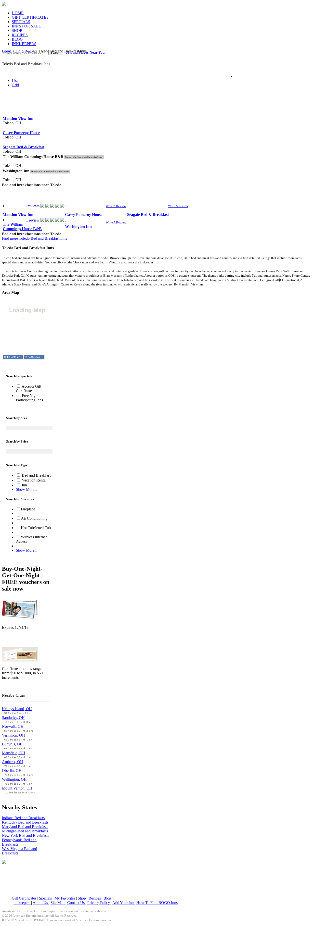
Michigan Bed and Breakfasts (25, 831)
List (15, 80)
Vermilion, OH (13, 735)
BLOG (17, 39)
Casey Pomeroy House (21, 133)
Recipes (95, 898)
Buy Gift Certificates (18, 686)
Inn (24, 485)
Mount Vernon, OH (17, 788)
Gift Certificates (24, 898)
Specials (46, 898)
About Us (41, 903)
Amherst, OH (12, 762)
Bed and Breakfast (36, 475)
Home (7, 51)
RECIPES (20, 35)
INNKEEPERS (24, 44)
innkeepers (22, 903)
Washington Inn (78, 226)
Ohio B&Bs (25, 51)
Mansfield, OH (13, 753)
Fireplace (28, 509)
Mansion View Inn (18, 118)
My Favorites (65, 898)
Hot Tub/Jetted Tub (36, 528)
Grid (15, 85)
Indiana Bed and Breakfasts (23, 818)
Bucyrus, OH (12, 744)
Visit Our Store (13, 640)
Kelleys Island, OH (17, 709)
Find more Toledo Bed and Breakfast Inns (34, 238)
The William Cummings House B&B (22, 226)
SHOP (17, 30)
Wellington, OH (14, 779)
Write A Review (116, 206)
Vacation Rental (33, 480)
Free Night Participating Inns (29, 398)
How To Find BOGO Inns (157, 903)
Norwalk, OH (13, 726)
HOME (18, 13)
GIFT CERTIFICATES (30, 17)
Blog (107, 898)
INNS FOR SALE (26, 26)
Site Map (58, 903)
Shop (82, 898)
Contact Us (76, 903)
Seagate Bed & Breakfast (23, 147)
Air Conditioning (34, 518)
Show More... (26, 489)
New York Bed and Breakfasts (25, 835)
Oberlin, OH (12, 770)
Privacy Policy (99, 903)
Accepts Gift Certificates (28, 388)
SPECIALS (21, 22)
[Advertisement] (157, 103)
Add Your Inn (123, 903)
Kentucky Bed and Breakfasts (25, 822)
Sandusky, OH (13, 718)
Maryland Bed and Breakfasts (25, 827)
